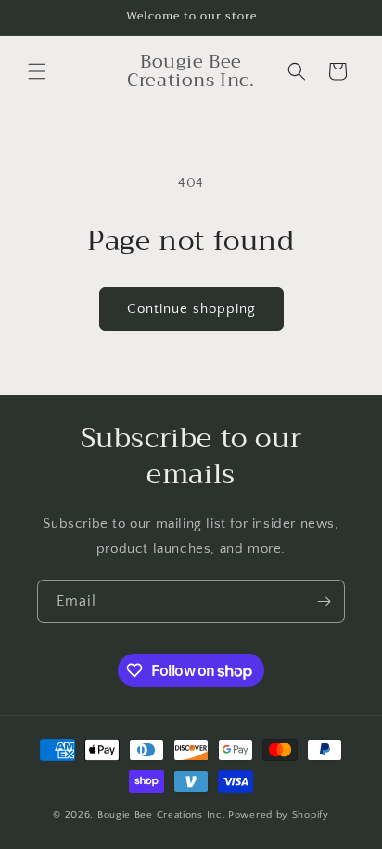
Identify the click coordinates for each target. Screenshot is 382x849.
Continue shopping (191, 309)
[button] (37, 71)
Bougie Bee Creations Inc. (161, 814)
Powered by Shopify (278, 814)
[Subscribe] (323, 601)
